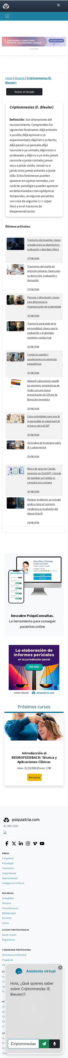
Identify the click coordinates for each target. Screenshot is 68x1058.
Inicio (8, 78)
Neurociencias (10, 878)
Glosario (19, 78)
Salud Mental (9, 873)
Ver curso (34, 777)
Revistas (7, 918)
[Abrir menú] (7, 16)
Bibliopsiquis (9, 913)
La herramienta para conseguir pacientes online (32, 621)
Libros (5, 923)
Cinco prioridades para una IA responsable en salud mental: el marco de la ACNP (43, 421)
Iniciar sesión (9, 934)
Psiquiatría (8, 858)
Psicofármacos (10, 908)
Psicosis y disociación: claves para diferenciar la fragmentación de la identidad (44, 302)
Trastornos (8, 868)
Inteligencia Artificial (13, 883)
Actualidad (8, 898)
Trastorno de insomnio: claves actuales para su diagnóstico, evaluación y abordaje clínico (44, 244)
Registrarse (8, 939)
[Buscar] (58, 5)
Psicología (7, 863)
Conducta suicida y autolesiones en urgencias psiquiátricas (42, 359)
